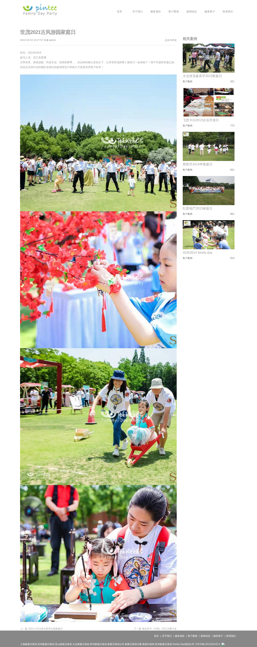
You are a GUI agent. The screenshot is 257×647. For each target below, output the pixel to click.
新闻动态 (205, 636)
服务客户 (218, 636)
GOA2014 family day (197, 252)
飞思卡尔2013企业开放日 (201, 120)
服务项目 (180, 636)
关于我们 (167, 636)
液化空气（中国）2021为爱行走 (155, 628)
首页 (156, 636)
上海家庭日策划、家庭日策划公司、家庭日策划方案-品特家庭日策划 (40, 10)
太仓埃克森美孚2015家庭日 (202, 76)
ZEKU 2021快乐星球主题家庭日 (41, 628)
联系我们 (231, 636)
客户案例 (192, 636)
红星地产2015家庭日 (197, 208)
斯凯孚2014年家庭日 (197, 164)
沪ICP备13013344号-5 (207, 644)
